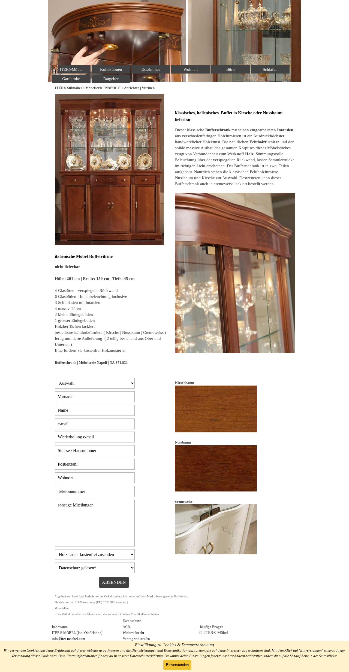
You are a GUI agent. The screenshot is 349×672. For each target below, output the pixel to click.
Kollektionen (111, 69)
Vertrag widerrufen (136, 639)
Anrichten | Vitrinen (139, 88)
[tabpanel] (174, 88)
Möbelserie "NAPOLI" (103, 88)
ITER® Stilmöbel (68, 88)
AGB (126, 627)
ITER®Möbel (71, 69)
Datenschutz (132, 621)
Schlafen (270, 69)
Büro (230, 69)
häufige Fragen (211, 627)
